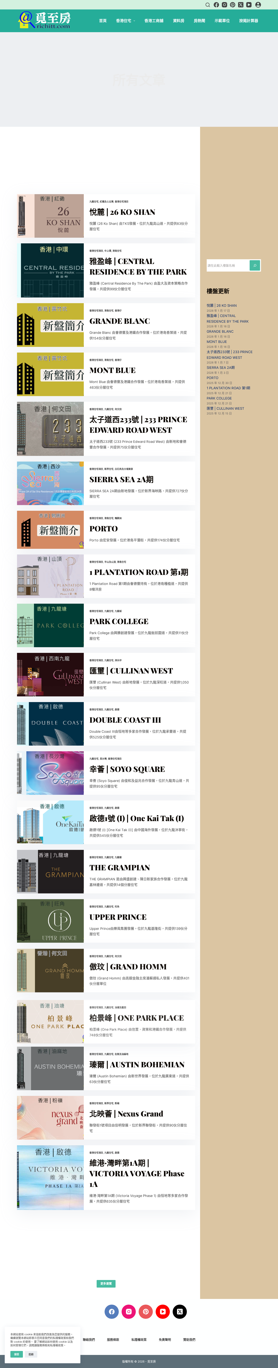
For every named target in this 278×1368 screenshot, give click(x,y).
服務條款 (113, 1340)
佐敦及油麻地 (121, 1054)
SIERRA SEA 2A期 (121, 479)
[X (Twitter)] (240, 4)
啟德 (117, 709)
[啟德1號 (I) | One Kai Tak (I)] (50, 822)
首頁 (103, 20)
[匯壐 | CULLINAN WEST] (50, 674)
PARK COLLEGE (118, 621)
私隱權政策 (139, 1340)
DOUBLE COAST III (125, 720)
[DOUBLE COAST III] (50, 724)
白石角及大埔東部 (124, 469)
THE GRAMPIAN (119, 867)
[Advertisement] (106, 166)
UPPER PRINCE (118, 917)
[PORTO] (50, 530)
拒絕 (31, 1354)
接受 (16, 1354)
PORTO (103, 528)
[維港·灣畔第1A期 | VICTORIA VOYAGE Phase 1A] (50, 1177)
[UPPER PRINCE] (50, 921)
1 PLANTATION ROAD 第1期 (138, 572)
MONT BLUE (112, 370)
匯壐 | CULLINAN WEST (131, 670)
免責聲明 (165, 1340)
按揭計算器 (248, 20)
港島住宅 (117, 250)
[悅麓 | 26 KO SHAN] (50, 216)
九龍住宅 (94, 201)
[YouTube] (249, 4)
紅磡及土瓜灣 (106, 201)
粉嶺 (117, 1103)
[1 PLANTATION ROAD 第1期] (50, 576)
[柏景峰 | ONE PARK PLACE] (50, 1019)
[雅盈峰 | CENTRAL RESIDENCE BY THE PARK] (50, 270)
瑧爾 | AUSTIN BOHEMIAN (137, 1064)
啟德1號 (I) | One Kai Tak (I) (136, 818)
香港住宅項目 (121, 201)
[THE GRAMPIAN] (50, 871)
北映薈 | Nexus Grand (126, 1113)
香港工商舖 (153, 20)
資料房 (178, 20)
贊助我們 (189, 1340)
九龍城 (118, 611)
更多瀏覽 (106, 1283)
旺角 (117, 906)
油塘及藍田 (120, 1005)
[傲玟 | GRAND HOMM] (50, 970)
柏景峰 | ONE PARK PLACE (136, 1015)
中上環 (107, 250)
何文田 (118, 409)
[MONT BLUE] (50, 374)
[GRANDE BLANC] (50, 325)
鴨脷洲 (118, 518)
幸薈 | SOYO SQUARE (127, 769)
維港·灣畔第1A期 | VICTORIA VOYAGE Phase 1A (136, 1173)
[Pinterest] (232, 4)
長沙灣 (103, 758)
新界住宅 (108, 469)
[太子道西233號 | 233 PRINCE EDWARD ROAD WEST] (50, 429)
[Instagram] (224, 4)
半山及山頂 (110, 562)
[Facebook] (216, 4)
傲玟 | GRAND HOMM (128, 966)
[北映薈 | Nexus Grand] (50, 1117)
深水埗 (118, 660)
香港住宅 (123, 20)
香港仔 (118, 310)
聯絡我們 (89, 1340)
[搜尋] (208, 5)
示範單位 (222, 20)
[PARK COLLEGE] (50, 625)
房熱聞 (199, 20)
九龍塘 (118, 857)
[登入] (258, 5)
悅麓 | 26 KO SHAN (122, 212)
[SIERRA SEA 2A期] (50, 483)
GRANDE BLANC (119, 321)
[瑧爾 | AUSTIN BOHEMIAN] (50, 1068)
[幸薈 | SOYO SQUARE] (50, 773)
